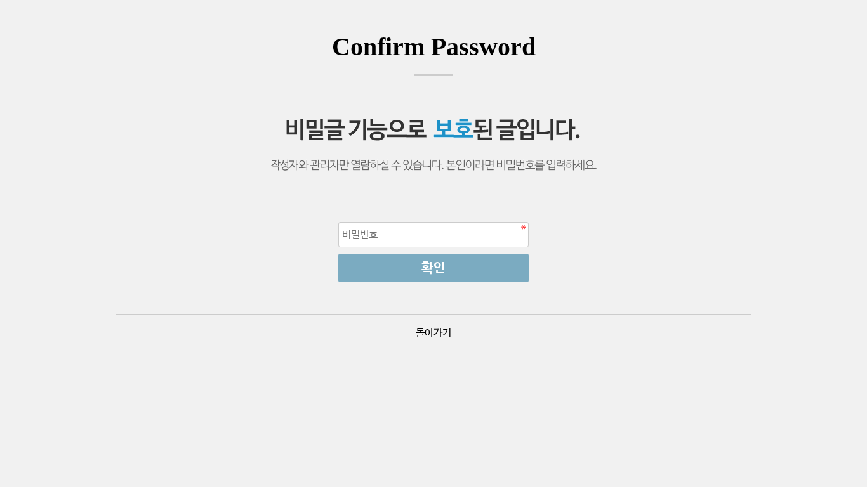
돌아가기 (433, 333)
